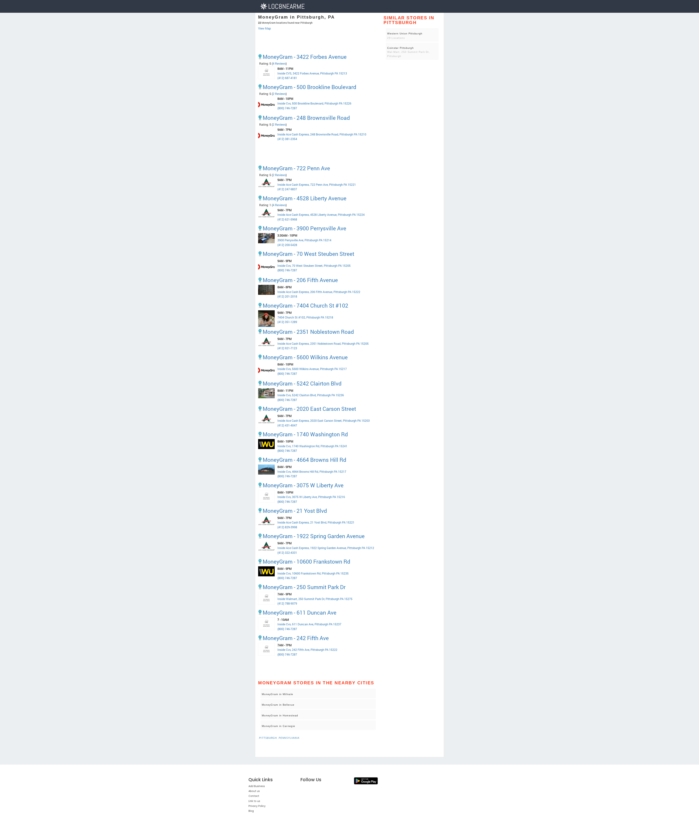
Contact (253, 796)
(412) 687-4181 (287, 78)
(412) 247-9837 (287, 189)
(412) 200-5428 (287, 245)
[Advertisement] (318, 40)
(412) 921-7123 (287, 348)
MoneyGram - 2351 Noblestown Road (308, 332)
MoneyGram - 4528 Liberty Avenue (304, 198)
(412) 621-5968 (287, 219)
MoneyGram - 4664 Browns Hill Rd (304, 460)
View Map (264, 28)
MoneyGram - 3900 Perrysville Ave (304, 228)
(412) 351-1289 (287, 322)
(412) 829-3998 (287, 527)
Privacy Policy (257, 806)
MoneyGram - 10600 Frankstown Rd (306, 561)
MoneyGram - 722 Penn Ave (296, 168)
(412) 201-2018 (287, 296)
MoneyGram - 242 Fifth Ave (296, 638)
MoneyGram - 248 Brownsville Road (306, 118)
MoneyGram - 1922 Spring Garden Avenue (314, 536)
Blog (251, 811)
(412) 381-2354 (287, 139)
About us (254, 791)
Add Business (256, 786)
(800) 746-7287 (287, 108)
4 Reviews (279, 63)
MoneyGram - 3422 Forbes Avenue (305, 57)
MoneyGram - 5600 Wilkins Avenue (305, 357)
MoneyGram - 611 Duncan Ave (299, 612)
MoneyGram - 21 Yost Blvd (295, 511)
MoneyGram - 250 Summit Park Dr (304, 587)
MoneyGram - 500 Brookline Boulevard (309, 87)
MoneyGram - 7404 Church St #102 (305, 305)
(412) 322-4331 (287, 552)
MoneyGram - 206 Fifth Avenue (300, 280)
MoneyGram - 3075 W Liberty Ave (303, 485)
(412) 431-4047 (287, 425)
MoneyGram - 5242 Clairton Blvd (302, 383)
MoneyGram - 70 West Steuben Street (308, 254)
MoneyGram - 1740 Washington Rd (305, 434)
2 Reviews (279, 94)
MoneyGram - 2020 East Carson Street (309, 409)
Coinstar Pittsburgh (400, 47)
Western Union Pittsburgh (404, 33)
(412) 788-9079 (287, 603)
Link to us (254, 801)
